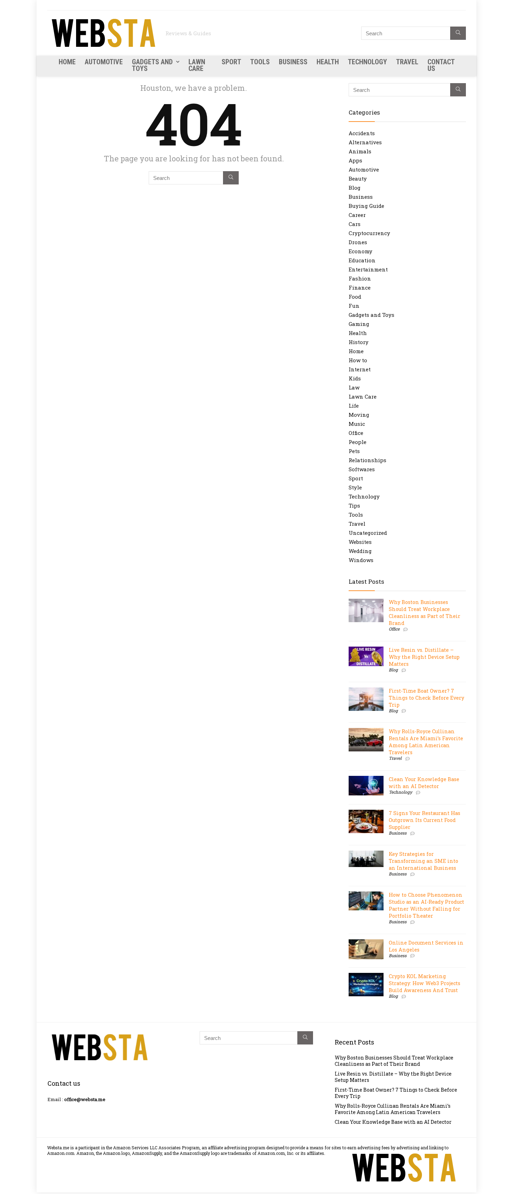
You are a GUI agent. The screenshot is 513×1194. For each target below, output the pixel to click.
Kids (355, 378)
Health (328, 62)
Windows (361, 559)
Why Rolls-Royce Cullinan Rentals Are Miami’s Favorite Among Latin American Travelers (426, 742)
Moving (359, 414)
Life (354, 405)
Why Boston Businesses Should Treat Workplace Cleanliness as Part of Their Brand (424, 612)
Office (356, 432)
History (359, 341)
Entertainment (368, 269)
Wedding (360, 550)
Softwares (362, 469)
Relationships (367, 460)
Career (357, 214)
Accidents (362, 133)
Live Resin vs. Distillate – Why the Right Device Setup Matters (424, 657)
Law (354, 387)
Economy (360, 251)
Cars (354, 223)
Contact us (441, 65)
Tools (260, 62)
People (357, 441)
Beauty (358, 178)
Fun (354, 305)
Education (362, 260)
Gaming (359, 323)
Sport (231, 62)
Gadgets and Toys (152, 65)
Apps (355, 160)
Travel (407, 62)
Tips (354, 505)
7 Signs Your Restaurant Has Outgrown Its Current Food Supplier (424, 820)
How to (358, 360)
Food (355, 296)
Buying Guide (366, 205)
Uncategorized (368, 532)
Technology (367, 62)
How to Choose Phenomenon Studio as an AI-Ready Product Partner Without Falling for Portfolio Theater (426, 905)
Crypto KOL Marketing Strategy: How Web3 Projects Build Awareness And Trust (424, 983)
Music (357, 423)
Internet (360, 369)
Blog (354, 187)
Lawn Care (196, 65)
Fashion (360, 278)
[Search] (458, 33)
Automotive (104, 62)
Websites (360, 541)
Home (67, 62)
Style (355, 487)
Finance (360, 287)
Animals (360, 151)
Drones (358, 242)
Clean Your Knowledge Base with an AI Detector (424, 782)
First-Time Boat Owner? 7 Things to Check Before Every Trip (426, 697)
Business (293, 62)
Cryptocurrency (369, 233)
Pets (354, 450)
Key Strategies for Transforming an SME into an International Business (423, 861)
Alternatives (365, 142)
